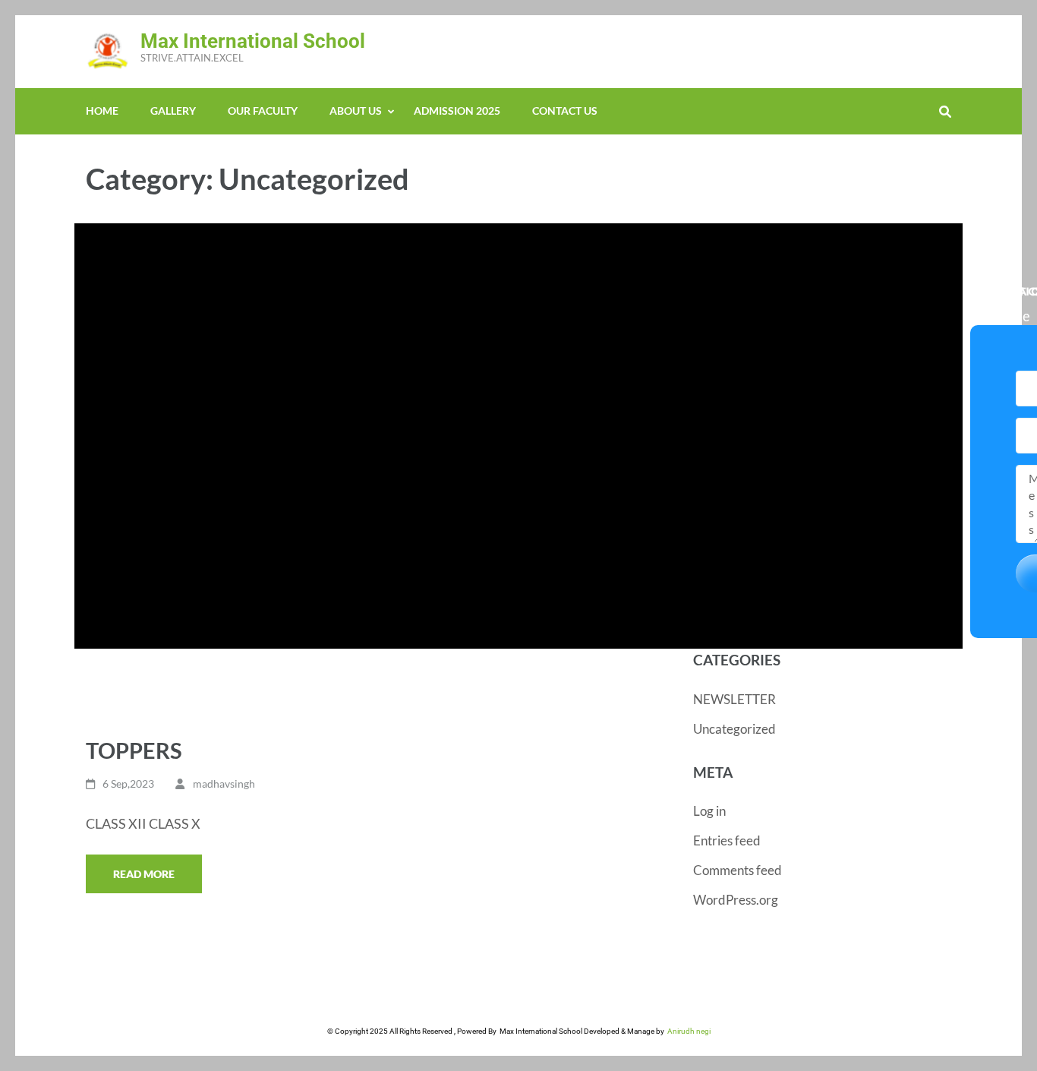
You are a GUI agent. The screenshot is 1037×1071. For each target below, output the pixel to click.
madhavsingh (224, 783)
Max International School (252, 41)
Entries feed (727, 840)
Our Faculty (263, 110)
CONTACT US (564, 110)
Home (102, 110)
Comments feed (737, 870)
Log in (709, 811)
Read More (144, 873)
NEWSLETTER (734, 699)
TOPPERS (134, 750)
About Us (355, 110)
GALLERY (173, 110)
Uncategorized (734, 729)
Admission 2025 (457, 110)
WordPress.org (735, 900)
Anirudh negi (687, 1031)
